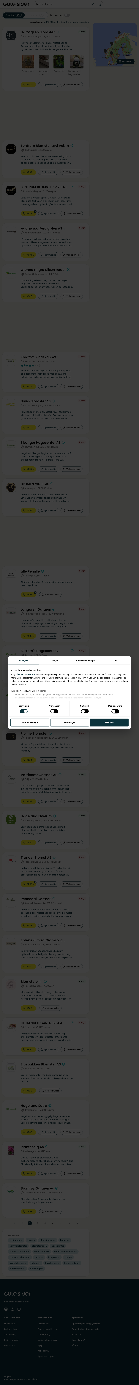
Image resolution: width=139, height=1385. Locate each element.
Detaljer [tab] (54, 660)
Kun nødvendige (30, 722)
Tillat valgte (69, 722)
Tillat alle (109, 722)
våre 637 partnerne (25, 674)
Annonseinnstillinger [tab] (85, 660)
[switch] (54, 711)
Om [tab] (115, 660)
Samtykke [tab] (23, 660)
